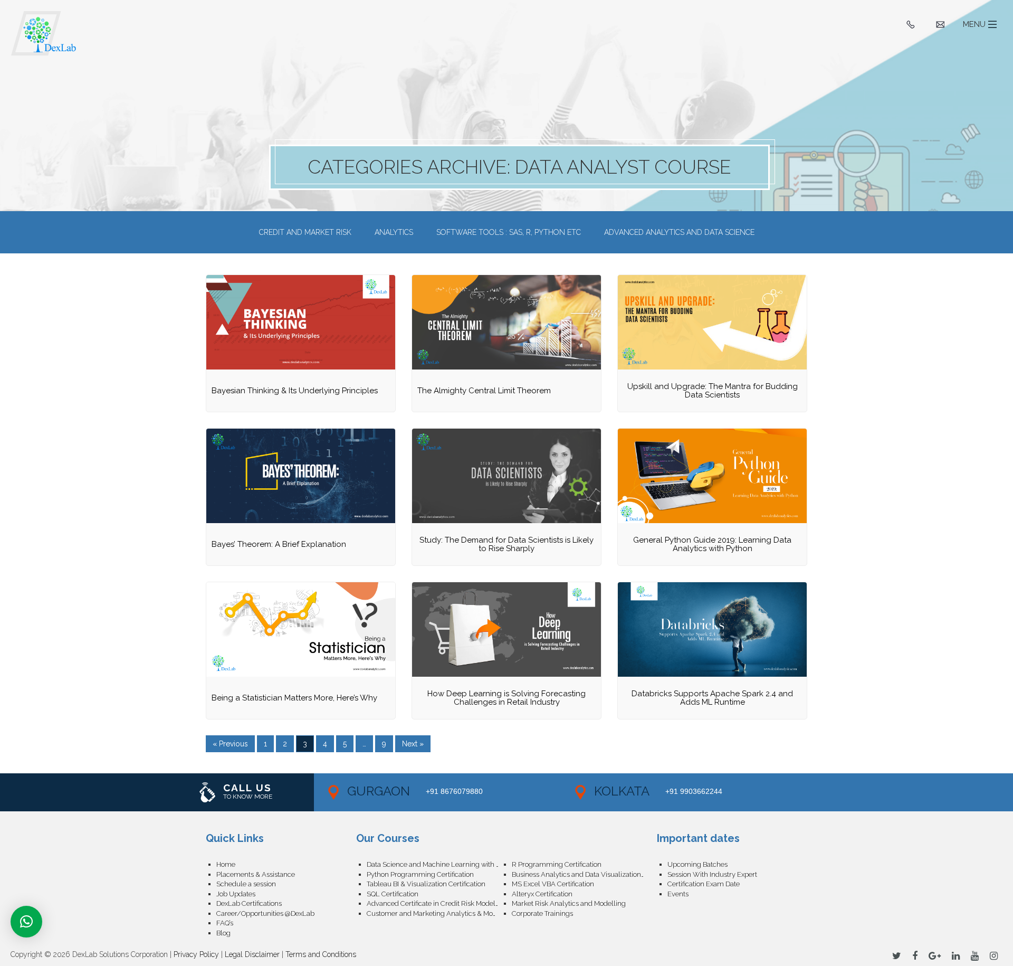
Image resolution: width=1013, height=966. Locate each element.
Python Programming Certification (420, 874)
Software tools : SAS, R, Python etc (508, 232)
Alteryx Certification (542, 894)
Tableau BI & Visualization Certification (426, 884)
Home (225, 864)
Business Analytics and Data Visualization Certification (584, 874)
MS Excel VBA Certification (553, 884)
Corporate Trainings (542, 913)
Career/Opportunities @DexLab (265, 913)
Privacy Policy (196, 954)
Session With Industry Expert (712, 874)
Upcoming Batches (697, 864)
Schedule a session (246, 884)
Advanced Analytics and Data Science (679, 232)
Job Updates (235, 894)
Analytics (394, 232)
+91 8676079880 (454, 791)
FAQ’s (224, 923)
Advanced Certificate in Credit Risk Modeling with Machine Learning (439, 903)
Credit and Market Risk (305, 232)
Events (678, 894)
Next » (413, 744)
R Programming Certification (556, 864)
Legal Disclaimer (252, 954)
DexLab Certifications (249, 903)
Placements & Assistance (255, 874)
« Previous (230, 744)
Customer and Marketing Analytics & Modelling (439, 913)
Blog (223, 933)
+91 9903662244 (693, 791)
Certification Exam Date (703, 884)
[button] (26, 921)
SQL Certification (392, 894)
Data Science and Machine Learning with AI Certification (439, 864)
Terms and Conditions (320, 954)
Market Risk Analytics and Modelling (569, 903)
